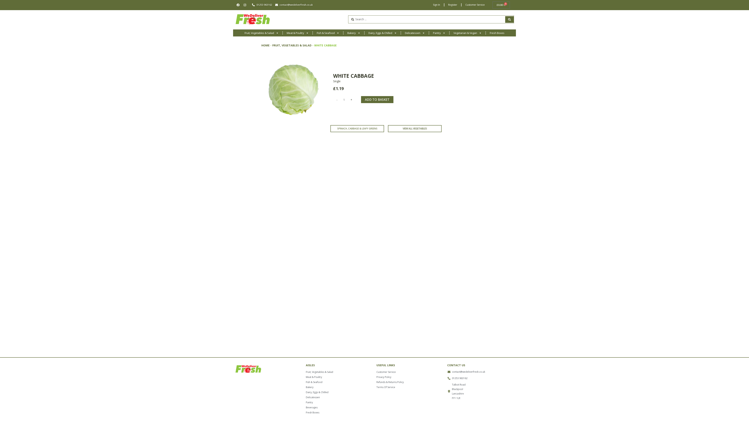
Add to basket (377, 99)
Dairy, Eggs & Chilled (380, 33)
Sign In (436, 4)
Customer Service (475, 4)
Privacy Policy (383, 377)
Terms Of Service (385, 387)
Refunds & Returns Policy (390, 382)
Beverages (312, 407)
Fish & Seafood (326, 33)
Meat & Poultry (295, 33)
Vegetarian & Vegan (465, 33)
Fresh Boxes (497, 33)
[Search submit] (509, 19)
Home (265, 45)
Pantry (437, 33)
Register (452, 4)
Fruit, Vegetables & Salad (259, 33)
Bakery (351, 33)
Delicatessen (412, 33)
